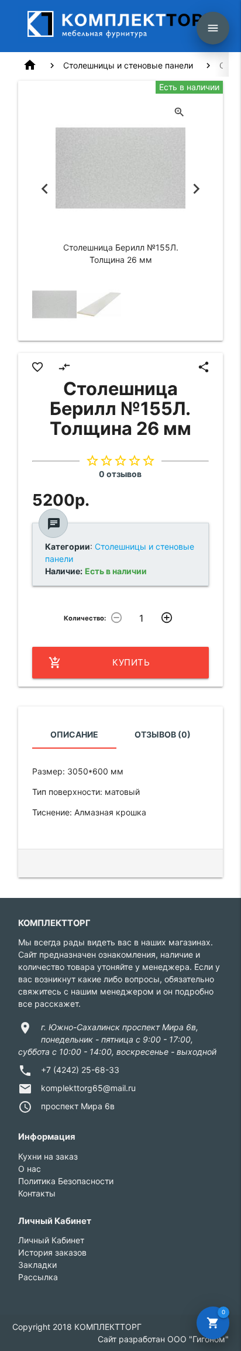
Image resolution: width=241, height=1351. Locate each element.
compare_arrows (64, 367)
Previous (44, 188)
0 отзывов (120, 474)
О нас (29, 1169)
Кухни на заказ (48, 1156)
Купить (99, 662)
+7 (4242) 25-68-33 (80, 1070)
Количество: (85, 618)
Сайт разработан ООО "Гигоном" (163, 1339)
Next (196, 188)
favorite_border (37, 367)
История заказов (52, 1252)
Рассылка (38, 1277)
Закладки (37, 1265)
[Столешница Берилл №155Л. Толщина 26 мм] (54, 304)
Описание (74, 734)
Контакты (37, 1193)
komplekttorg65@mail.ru (88, 1088)
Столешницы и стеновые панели (128, 65)
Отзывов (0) (163, 734)
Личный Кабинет (51, 1240)
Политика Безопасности (65, 1181)
